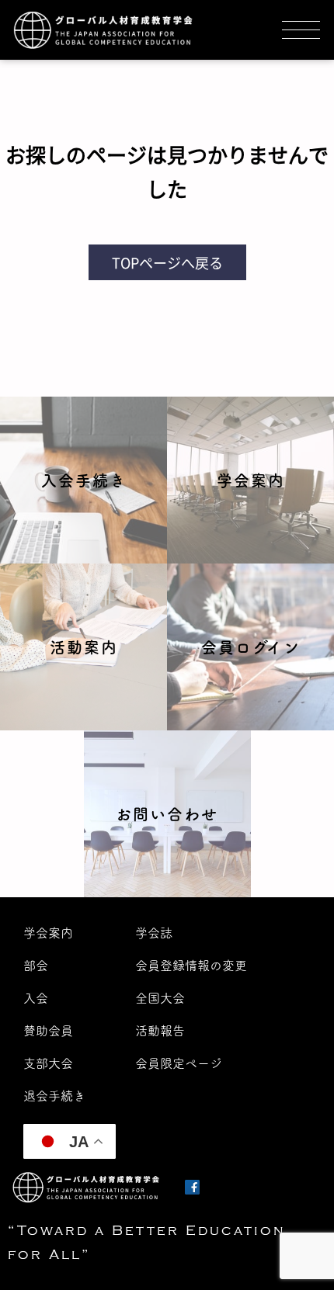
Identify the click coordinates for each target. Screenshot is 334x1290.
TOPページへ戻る (167, 262)
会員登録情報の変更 (191, 965)
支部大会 (48, 1063)
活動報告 (160, 1031)
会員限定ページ (178, 1063)
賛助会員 (48, 1031)
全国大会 (160, 998)
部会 (35, 965)
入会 (35, 998)
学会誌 (153, 933)
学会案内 (48, 933)
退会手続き (54, 1096)
